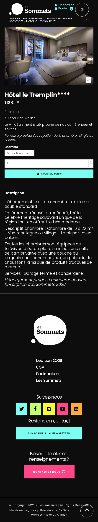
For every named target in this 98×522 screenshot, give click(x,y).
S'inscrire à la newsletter (49, 433)
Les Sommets (49, 380)
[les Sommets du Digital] (49, 330)
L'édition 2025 (49, 360)
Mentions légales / (24, 510)
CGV (40, 367)
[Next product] (88, 19)
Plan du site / (50, 510)
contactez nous (47, 472)
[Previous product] (87, 19)
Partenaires (47, 373)
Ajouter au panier (51, 173)
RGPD (65, 510)
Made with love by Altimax (49, 514)
